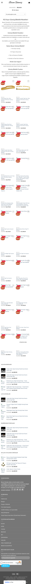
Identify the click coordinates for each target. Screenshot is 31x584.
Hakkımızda (4, 498)
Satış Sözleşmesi (5, 512)
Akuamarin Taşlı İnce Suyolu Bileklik (22, 254)
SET (2, 534)
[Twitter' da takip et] (17, 489)
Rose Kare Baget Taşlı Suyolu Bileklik (7, 254)
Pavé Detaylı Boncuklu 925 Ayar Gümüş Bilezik (22, 151)
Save (4, 81)
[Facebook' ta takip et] (12, 489)
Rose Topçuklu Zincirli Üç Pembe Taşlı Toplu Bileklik (22, 279)
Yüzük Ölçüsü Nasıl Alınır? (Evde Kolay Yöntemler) (13, 515)
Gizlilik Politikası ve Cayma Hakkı (9, 509)
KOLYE (3, 523)
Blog (11, 576)
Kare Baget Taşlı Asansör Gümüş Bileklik (21, 303)
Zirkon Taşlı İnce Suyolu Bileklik (6, 279)
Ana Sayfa (12, 7)
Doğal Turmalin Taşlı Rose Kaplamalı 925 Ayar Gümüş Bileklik (22, 125)
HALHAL (3, 540)
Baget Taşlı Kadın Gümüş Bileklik (6, 352)
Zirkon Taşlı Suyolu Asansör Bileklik (7, 229)
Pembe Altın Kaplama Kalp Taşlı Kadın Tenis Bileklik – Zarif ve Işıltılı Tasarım (7, 204)
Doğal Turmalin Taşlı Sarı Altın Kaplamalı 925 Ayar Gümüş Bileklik (23, 99)
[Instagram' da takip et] (15, 489)
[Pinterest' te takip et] (22, 489)
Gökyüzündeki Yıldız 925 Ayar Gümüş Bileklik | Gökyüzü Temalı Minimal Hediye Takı (23, 204)
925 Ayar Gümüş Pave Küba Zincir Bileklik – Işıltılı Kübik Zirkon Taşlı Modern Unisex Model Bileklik (22, 177)
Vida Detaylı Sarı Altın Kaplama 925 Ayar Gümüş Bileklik (7, 99)
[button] (2, 2)
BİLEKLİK (3, 532)
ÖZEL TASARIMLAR (6, 543)
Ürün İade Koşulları (6, 507)
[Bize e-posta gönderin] (20, 489)
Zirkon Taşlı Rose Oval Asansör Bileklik (6, 328)
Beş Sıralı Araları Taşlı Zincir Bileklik (22, 328)
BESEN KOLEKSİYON (6, 545)
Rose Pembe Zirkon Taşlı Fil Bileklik (22, 229)
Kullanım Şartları (11, 577)
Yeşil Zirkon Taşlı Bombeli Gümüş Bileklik (7, 303)
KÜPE (2, 526)
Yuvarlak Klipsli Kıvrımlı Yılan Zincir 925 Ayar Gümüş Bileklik (7, 177)
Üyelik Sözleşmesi (21, 579)
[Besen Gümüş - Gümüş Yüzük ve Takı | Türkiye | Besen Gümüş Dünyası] (15, 2)
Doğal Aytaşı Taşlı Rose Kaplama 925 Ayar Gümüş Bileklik (7, 125)
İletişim (3, 501)
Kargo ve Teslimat (5, 504)
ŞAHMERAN (4, 537)
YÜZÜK (3, 529)
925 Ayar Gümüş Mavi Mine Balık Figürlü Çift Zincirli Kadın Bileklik (22, 353)
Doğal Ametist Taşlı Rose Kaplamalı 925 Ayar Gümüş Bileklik (7, 151)
